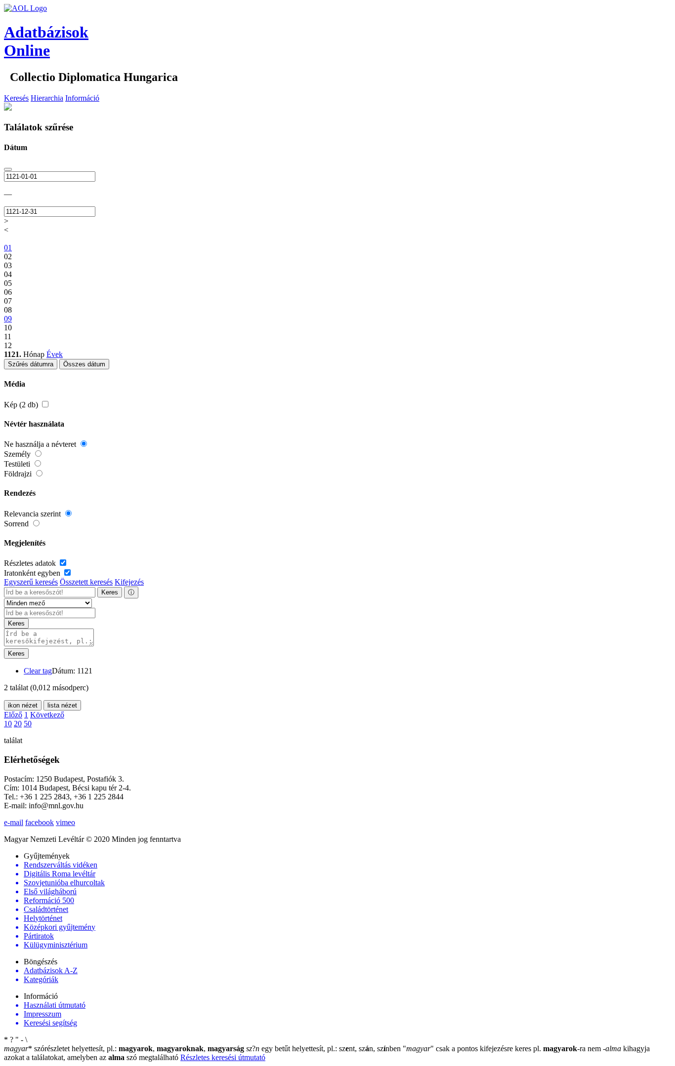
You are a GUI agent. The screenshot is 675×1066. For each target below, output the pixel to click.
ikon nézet (23, 705)
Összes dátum (84, 364)
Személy (18, 454)
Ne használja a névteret (41, 444)
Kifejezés (129, 582)
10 (8, 723)
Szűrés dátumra (30, 364)
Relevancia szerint (33, 514)
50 (28, 723)
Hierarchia (47, 98)
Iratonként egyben (33, 573)
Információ (82, 98)
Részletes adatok (31, 563)
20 (18, 723)
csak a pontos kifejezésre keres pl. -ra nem (503, 1048)
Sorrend (17, 523)
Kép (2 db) (22, 404)
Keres (109, 592)
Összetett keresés (86, 582)
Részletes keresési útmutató (222, 1057)
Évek (54, 354)
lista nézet (62, 705)
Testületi (18, 464)
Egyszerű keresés (31, 582)
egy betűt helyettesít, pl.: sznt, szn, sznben (324, 1048)
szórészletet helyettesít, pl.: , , (124, 1048)
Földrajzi (19, 474)
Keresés (16, 98)
